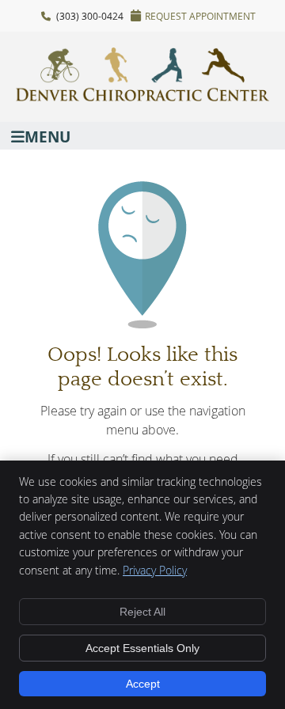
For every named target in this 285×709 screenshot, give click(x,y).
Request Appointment (200, 15)
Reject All (142, 611)
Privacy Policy (155, 570)
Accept (143, 683)
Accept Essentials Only (143, 648)
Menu (47, 136)
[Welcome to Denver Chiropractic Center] (142, 96)
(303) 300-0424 (90, 15)
